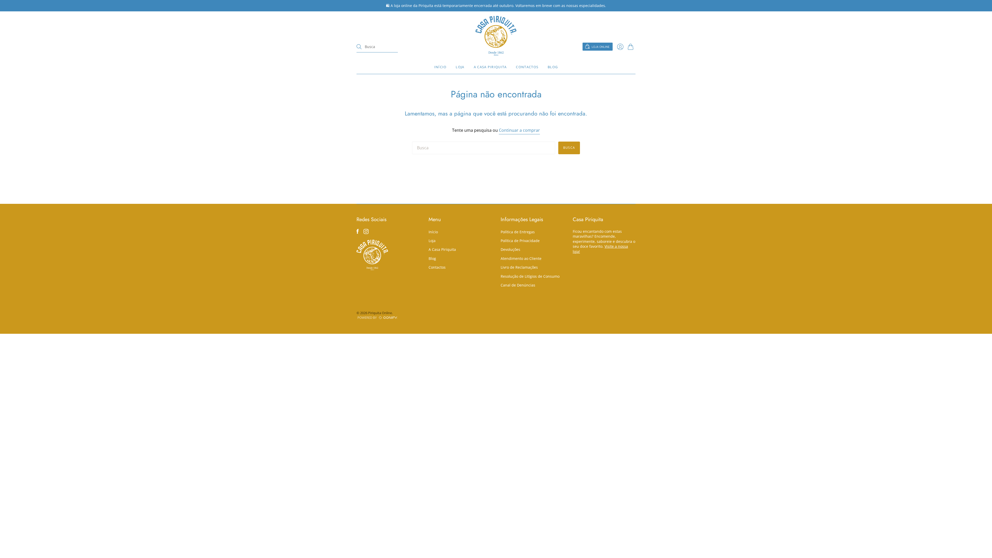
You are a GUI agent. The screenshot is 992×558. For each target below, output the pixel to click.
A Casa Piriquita (490, 67)
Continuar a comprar (519, 130)
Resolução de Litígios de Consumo (530, 276)
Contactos (527, 67)
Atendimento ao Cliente (521, 258)
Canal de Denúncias (518, 285)
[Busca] (359, 46)
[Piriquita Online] (496, 36)
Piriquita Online (380, 313)
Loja (460, 67)
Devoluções (510, 249)
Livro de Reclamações (519, 267)
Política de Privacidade (520, 240)
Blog (553, 67)
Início (440, 67)
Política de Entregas (518, 231)
